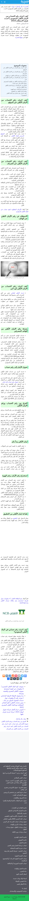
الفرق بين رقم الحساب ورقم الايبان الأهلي (16, 85)
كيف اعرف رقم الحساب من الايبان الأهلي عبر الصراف (15, 72)
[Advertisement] (14, 51)
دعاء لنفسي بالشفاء (21, 881)
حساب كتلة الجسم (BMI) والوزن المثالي (15, 819)
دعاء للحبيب (23, 871)
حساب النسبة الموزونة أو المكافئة (17, 863)
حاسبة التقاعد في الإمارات (19, 808)
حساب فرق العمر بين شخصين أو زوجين (15, 792)
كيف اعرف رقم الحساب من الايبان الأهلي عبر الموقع (15, 68)
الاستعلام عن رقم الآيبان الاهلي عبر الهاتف (16, 75)
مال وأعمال (19, 6)
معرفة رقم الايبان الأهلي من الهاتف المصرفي (15, 81)
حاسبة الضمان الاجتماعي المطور (17, 810)
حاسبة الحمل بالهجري (20, 837)
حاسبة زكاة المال (22, 813)
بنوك (13, 6)
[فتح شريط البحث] (1, 2)
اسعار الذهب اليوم (21, 874)
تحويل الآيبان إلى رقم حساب (19, 83)
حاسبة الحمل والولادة (21, 868)
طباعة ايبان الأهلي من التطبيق (19, 91)
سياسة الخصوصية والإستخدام (18, 891)
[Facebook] (25, 676)
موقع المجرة (19, 37)
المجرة (26, 6)
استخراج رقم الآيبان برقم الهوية (19, 89)
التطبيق (15, 518)
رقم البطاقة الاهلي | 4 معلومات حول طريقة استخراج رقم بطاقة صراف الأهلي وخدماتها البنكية (14, 601)
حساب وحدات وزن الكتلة (19, 832)
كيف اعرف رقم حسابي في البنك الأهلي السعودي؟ (17, 94)
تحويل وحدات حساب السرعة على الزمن (15, 821)
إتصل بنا (24, 888)
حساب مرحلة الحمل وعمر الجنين (17, 845)
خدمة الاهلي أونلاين (17, 293)
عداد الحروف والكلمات (20, 798)
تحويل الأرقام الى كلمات (20, 795)
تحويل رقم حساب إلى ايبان (10, 382)
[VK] (6, 676)
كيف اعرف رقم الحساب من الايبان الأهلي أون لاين (15, 78)
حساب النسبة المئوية (21, 856)
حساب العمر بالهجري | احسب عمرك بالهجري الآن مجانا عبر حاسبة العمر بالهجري (16, 783)
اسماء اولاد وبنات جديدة (20, 878)
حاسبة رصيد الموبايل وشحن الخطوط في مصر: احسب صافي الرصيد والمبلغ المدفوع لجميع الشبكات (15, 768)
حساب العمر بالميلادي (20, 778)
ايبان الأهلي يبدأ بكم (22, 87)
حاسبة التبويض (22, 840)
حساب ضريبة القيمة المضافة (18, 848)
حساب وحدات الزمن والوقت (18, 824)
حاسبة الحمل (23, 842)
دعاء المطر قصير (22, 884)
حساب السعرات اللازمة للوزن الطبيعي (15, 816)
